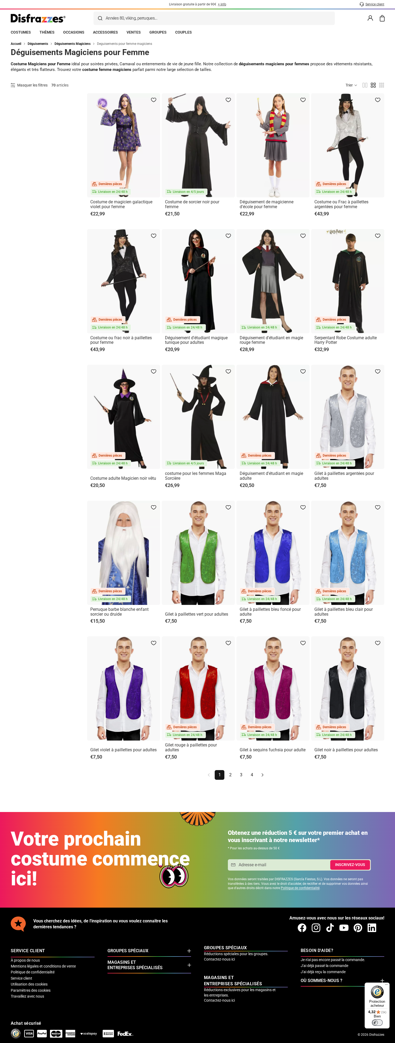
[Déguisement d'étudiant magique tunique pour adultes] (198, 281)
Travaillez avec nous (27, 996)
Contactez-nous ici (219, 959)
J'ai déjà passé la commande (324, 965)
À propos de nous (25, 960)
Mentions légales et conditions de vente (43, 966)
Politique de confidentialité (300, 888)
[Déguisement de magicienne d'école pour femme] (273, 145)
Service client (21, 978)
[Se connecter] (370, 18)
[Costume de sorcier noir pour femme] (198, 145)
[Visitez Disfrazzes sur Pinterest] (358, 927)
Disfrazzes (376, 1035)
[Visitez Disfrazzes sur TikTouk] (330, 927)
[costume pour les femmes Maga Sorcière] (198, 417)
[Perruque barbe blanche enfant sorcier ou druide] (123, 553)
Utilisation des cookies (29, 984)
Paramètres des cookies (31, 990)
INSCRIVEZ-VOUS (350, 864)
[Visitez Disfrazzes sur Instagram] (316, 927)
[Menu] (386, 986)
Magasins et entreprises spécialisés (135, 965)
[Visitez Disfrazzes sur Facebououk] (302, 927)
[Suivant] (262, 775)
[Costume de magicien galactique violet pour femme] (123, 145)
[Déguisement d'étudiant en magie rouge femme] (273, 281)
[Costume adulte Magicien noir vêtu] (123, 417)
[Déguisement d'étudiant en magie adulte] (273, 417)
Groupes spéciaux (127, 950)
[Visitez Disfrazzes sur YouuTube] (344, 927)
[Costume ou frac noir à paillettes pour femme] (123, 281)
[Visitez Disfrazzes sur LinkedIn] (372, 927)
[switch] (377, 1022)
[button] (352, 85)
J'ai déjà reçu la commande (323, 972)
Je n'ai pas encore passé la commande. (333, 960)
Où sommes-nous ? (321, 980)
